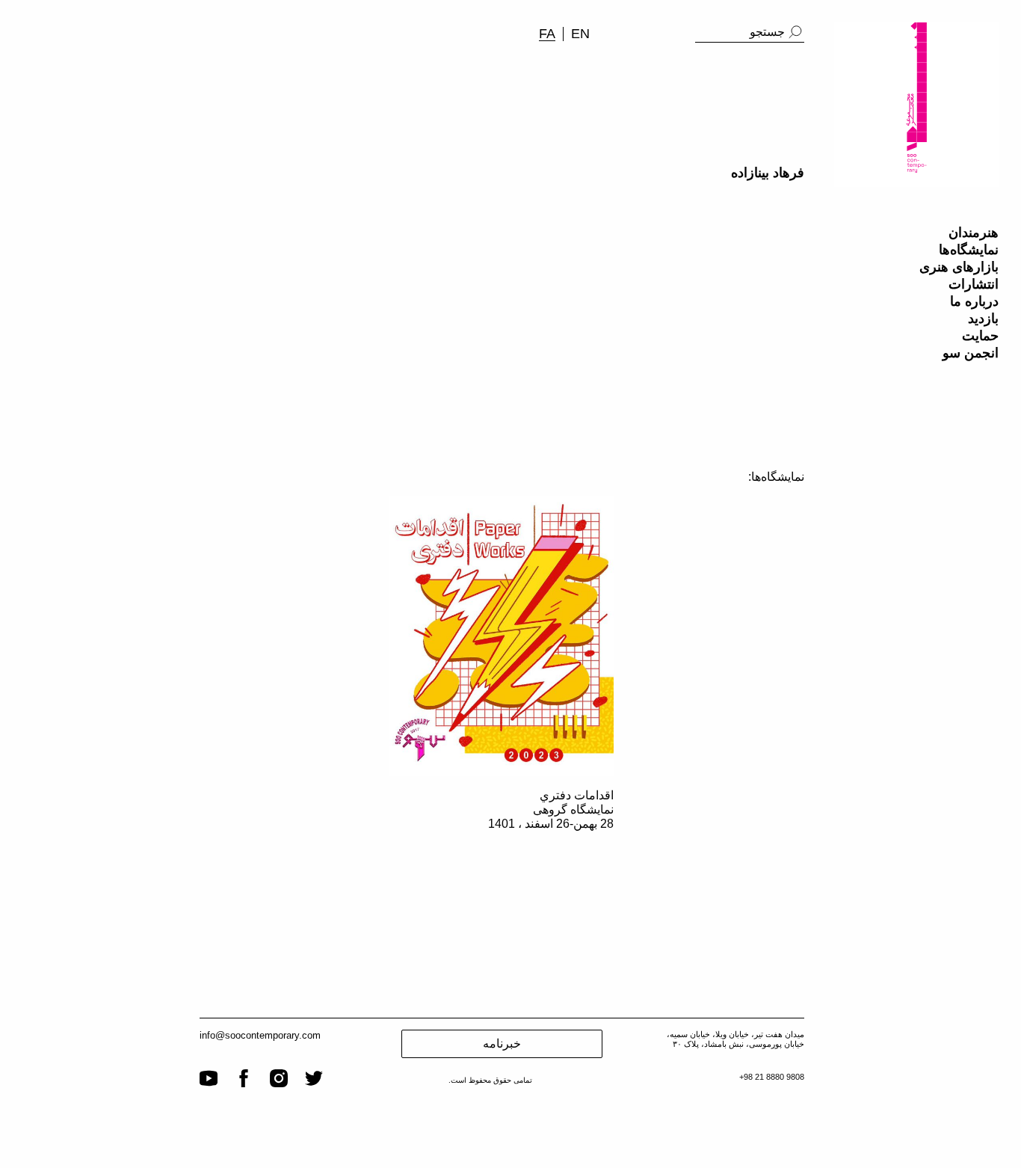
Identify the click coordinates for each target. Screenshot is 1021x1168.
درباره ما (974, 301)
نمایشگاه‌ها (969, 249)
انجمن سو (971, 352)
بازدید (983, 318)
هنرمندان (973, 232)
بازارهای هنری (959, 266)
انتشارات (973, 284)
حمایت (980, 335)
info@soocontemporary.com (260, 1035)
